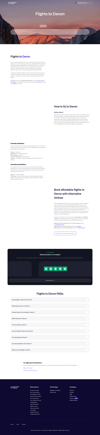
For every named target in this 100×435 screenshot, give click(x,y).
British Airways (60, 224)
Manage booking (83, 2)
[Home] (12, 3)
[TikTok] (17, 414)
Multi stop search (34, 408)
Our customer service (35, 400)
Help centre (53, 392)
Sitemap (24, 424)
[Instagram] (20, 414)
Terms (17, 424)
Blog (71, 394)
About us (72, 390)
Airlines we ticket (34, 390)
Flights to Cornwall (28, 368)
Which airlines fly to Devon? (19, 318)
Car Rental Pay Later (35, 394)
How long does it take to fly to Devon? (22, 299)
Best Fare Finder (34, 404)
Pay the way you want (35, 396)
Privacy (12, 424)
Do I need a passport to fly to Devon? (21, 343)
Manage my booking (55, 390)
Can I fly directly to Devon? (19, 325)
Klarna (79, 217)
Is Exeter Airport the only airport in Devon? (23, 312)
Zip (77, 217)
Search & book (34, 406)
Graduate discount (35, 414)
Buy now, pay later (34, 392)
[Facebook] (12, 414)
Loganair (79, 226)
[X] (14, 414)
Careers (72, 398)
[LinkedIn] (22, 414)
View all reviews (49, 280)
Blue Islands (82, 228)
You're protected (34, 398)
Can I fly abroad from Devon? (19, 337)
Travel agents (33, 402)
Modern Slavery (74, 400)
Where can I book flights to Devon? (21, 350)
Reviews (72, 392)
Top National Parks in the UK (30, 370)
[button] (90, 2)
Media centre (73, 396)
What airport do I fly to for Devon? (21, 306)
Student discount (34, 412)
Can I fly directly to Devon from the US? (22, 331)
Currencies (33, 410)
